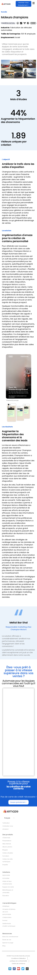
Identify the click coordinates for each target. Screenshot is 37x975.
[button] (23, 4)
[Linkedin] (9, 968)
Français (7, 818)
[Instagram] (27, 968)
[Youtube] (18, 968)
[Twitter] (23, 968)
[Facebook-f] (14, 968)
